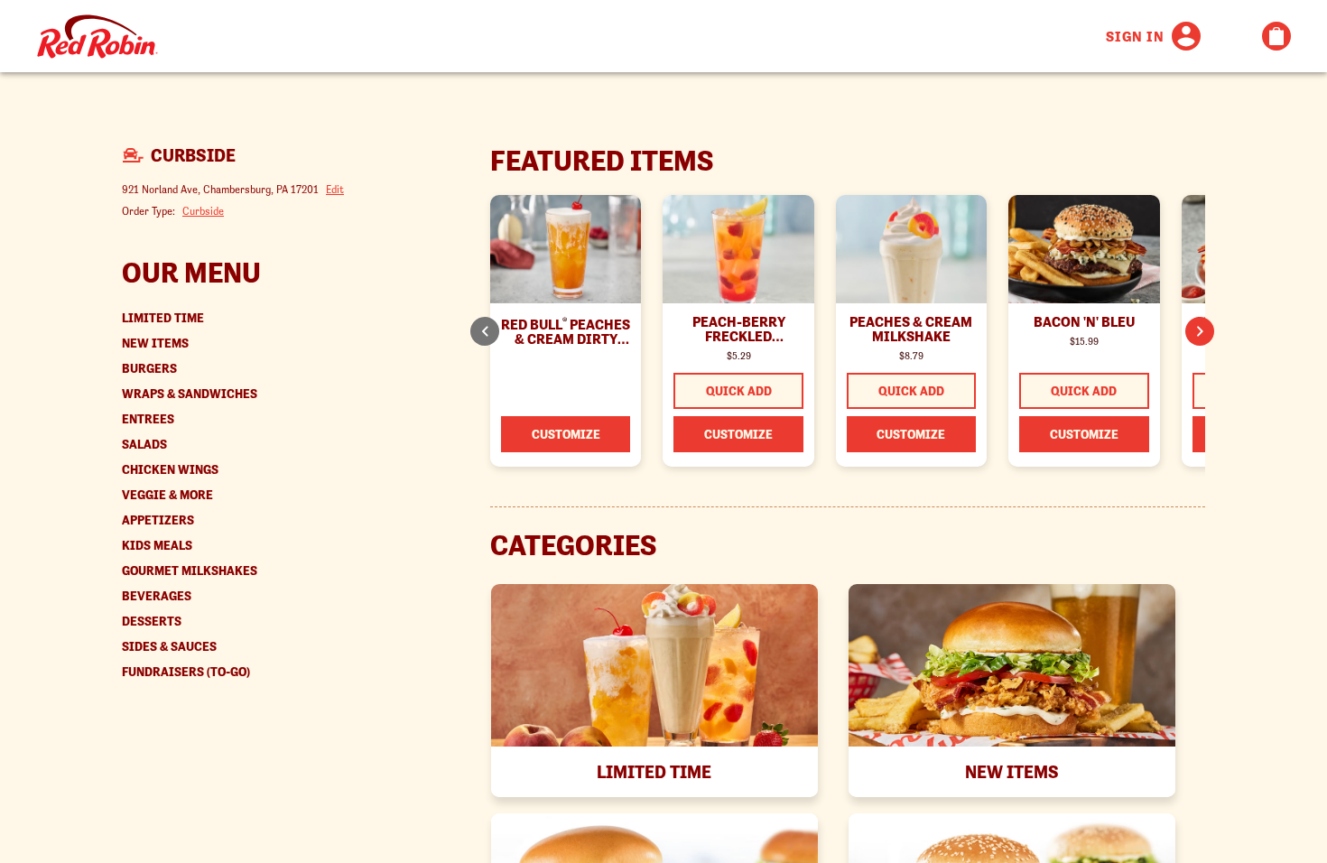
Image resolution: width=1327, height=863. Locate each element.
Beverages (156, 596)
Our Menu (191, 273)
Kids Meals (157, 545)
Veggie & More (167, 495)
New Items (155, 343)
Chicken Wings (170, 470)
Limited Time (163, 318)
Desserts (151, 621)
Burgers (149, 368)
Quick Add (739, 391)
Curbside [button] (203, 211)
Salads (144, 444)
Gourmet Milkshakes (189, 571)
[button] (1199, 331)
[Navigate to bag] (1276, 36)
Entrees (148, 419)
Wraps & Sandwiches (189, 394)
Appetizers (158, 520)
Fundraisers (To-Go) (186, 672)
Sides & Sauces (169, 646)
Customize (566, 434)
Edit (335, 189)
